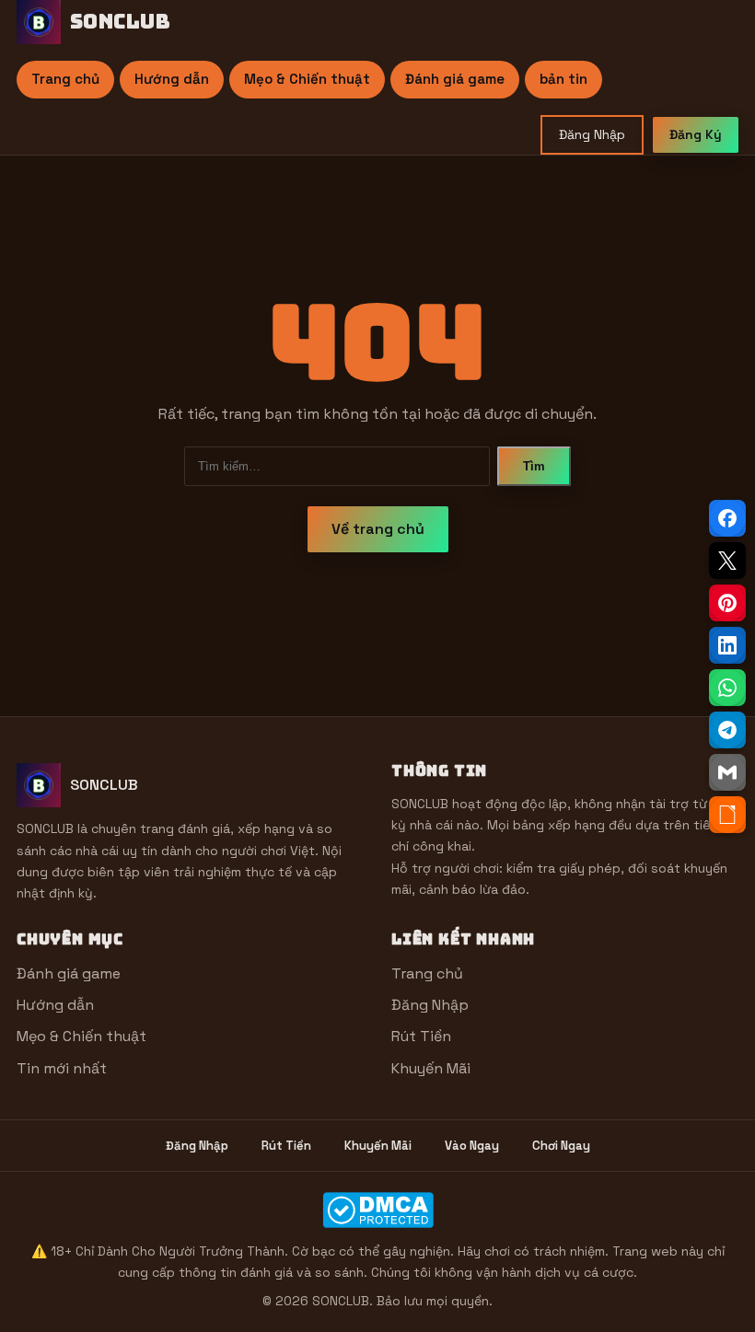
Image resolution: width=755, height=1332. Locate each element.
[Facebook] (727, 518)
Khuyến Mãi (430, 1068)
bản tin (563, 78)
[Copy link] (727, 814)
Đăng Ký (695, 134)
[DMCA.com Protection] (377, 1210)
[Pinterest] (727, 603)
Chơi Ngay (561, 1145)
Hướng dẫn (171, 78)
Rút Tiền (421, 1036)
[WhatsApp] (727, 687)
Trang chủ (65, 78)
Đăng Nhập (592, 134)
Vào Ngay (472, 1145)
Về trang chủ (377, 529)
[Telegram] (727, 730)
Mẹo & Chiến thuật (307, 78)
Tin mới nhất (62, 1068)
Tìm (534, 466)
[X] (727, 560)
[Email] (727, 772)
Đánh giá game (455, 78)
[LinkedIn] (727, 645)
